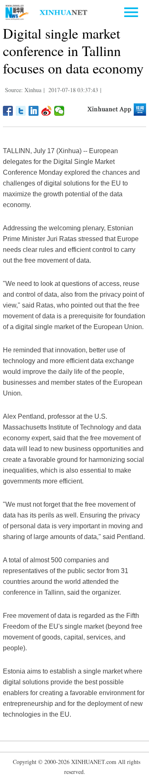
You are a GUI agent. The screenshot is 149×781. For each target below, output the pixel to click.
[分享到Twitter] (21, 111)
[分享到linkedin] (34, 111)
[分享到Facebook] (8, 111)
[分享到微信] (59, 111)
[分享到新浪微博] (46, 111)
